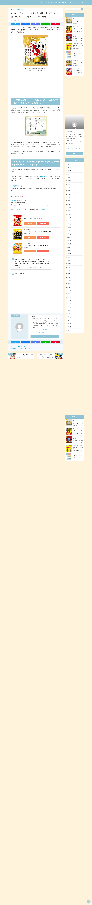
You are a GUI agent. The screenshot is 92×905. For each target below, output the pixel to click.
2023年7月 (68, 287)
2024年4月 (68, 257)
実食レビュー (65, 2)
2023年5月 (68, 293)
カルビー (28, 348)
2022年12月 (69, 310)
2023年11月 (68, 274)
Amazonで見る (30, 223)
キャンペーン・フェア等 (76, 2)
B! (35, 23)
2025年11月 (68, 194)
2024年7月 (68, 247)
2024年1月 (68, 267)
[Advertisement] (35, 83)
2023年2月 (68, 303)
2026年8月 (68, 164)
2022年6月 (68, 330)
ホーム (14, 9)
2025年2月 (68, 224)
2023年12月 (69, 270)
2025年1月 (68, 227)
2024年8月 (68, 244)
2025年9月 (68, 200)
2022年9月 (68, 320)
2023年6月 (68, 290)
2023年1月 (68, 307)
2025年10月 (69, 197)
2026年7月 (68, 167)
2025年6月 (68, 210)
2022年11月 (68, 313)
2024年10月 (69, 237)
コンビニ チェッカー (18, 2)
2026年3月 (68, 181)
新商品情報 (46, 2)
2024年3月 (68, 260)
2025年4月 (68, 217)
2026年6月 (68, 171)
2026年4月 (68, 177)
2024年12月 (69, 230)
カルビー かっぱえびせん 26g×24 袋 (33, 218)
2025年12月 (69, 191)
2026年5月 (68, 174)
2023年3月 (68, 300)
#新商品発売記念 (16, 186)
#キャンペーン (26, 186)
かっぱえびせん (20, 348)
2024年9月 (68, 240)
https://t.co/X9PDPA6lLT (28, 205)
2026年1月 (68, 187)
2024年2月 (68, 264)
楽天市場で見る (43, 223)
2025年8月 (68, 204)
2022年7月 (68, 327)
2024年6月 (68, 250)
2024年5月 (68, 254)
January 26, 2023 (41, 209)
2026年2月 (68, 184)
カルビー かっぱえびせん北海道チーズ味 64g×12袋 (36, 245)
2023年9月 (68, 280)
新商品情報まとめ (55, 2)
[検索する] (82, 9)
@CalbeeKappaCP (43, 176)
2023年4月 (68, 297)
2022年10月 (69, 317)
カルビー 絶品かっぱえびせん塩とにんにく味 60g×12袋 (37, 231)
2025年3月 (68, 220)
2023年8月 (68, 283)
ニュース (40, 2)
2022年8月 (68, 323)
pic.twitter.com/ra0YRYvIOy (41, 205)
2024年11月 (68, 234)
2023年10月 (69, 277)
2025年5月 (68, 214)
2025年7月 (68, 207)
